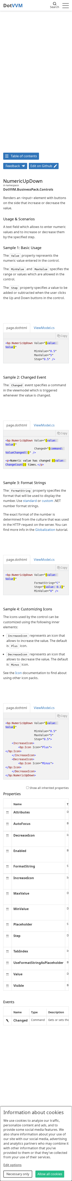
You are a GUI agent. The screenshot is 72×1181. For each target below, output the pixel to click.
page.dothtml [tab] (16, 328)
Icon (18, 673)
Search (54, 7)
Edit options (12, 1165)
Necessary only (17, 1174)
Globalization (45, 529)
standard (30, 501)
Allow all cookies (49, 1174)
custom (47, 501)
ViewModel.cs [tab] (44, 328)
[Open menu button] (65, 5)
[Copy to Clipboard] (62, 336)
